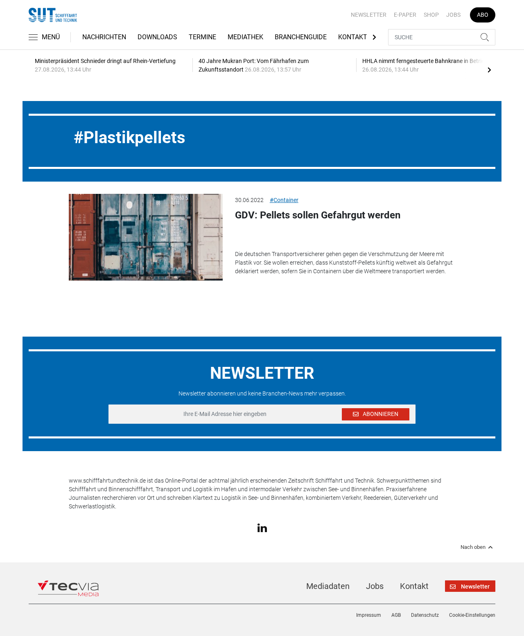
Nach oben (473, 547)
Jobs (453, 14)
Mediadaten (328, 586)
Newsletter (368, 14)
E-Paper (405, 14)
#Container (284, 200)
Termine (202, 37)
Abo (482, 14)
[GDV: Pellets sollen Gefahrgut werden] (146, 237)
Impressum (368, 615)
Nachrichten (104, 37)
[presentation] (489, 69)
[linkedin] (262, 527)
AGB (396, 615)
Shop (431, 14)
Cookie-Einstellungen (472, 615)
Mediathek (245, 37)
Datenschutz (425, 615)
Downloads (157, 37)
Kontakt (352, 37)
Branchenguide (301, 37)
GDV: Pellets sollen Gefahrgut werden (317, 215)
